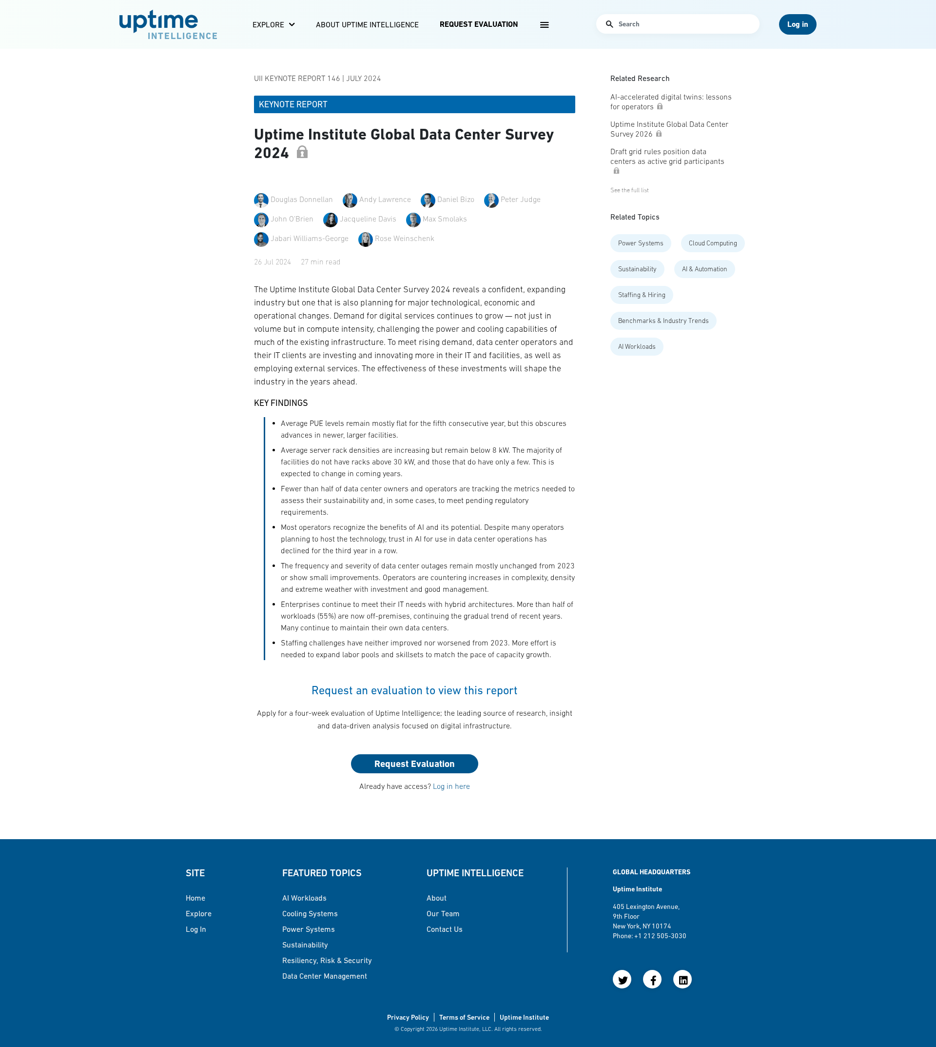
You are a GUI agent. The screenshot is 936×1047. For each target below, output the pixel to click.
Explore (268, 24)
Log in (196, 929)
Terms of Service (464, 1017)
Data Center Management (324, 975)
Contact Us (445, 929)
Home (195, 897)
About (437, 897)
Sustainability (637, 269)
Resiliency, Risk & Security (327, 960)
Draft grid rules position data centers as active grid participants (667, 156)
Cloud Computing (713, 243)
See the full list (629, 190)
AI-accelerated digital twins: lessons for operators (671, 101)
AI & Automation (704, 269)
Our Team (443, 913)
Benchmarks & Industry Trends (663, 320)
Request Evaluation (479, 24)
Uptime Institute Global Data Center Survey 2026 (669, 129)
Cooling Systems (310, 913)
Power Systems (640, 243)
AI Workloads (637, 346)
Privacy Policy (408, 1017)
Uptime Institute (524, 1017)
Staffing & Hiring (641, 295)
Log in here (451, 786)
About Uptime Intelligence (367, 24)
